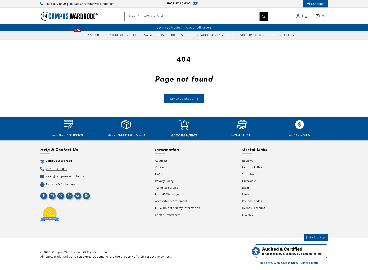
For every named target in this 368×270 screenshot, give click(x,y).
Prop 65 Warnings (167, 194)
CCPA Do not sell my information (177, 208)
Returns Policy (252, 167)
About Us (161, 160)
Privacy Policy (164, 181)
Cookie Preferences (167, 215)
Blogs (246, 187)
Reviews (247, 160)
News (246, 194)
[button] (117, 35)
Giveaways (249, 181)
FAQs (158, 174)
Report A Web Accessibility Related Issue (289, 263)
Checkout (317, 4)
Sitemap (247, 214)
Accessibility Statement (171, 201)
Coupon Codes (252, 201)
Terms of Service (166, 187)
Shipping (248, 174)
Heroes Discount (253, 208)
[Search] (264, 16)
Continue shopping (184, 98)
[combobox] (196, 16)
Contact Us (162, 167)
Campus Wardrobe (65, 252)
